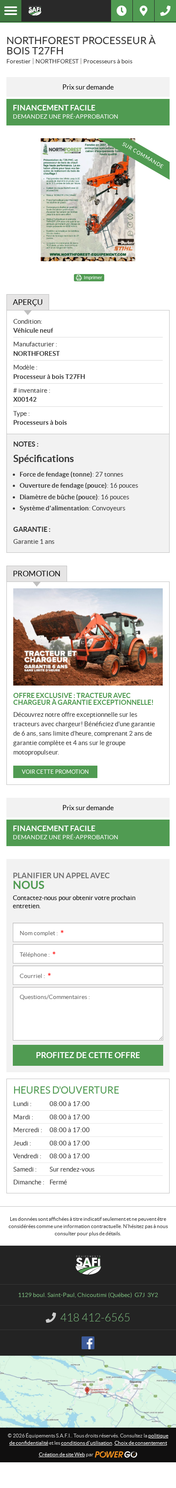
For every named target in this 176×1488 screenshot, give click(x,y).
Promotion (37, 573)
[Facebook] (88, 1342)
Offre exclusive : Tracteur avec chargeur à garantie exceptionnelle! (83, 699)
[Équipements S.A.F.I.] (66, 10)
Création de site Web (62, 1454)
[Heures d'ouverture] (121, 10)
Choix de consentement (140, 1443)
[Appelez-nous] (165, 10)
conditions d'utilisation (86, 1443)
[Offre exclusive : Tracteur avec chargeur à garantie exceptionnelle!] (88, 637)
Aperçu (28, 302)
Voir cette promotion (55, 772)
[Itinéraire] (143, 10)
